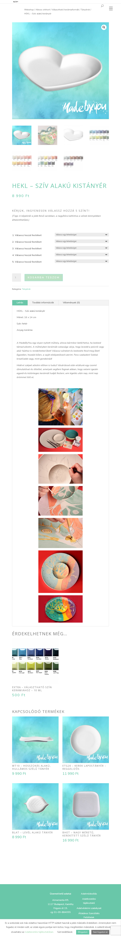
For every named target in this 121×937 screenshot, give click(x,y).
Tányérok (85, 9)
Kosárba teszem (44, 277)
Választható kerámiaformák (65, 9)
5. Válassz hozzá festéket (27, 261)
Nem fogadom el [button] (100, 932)
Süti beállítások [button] (64, 932)
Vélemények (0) (71, 302)
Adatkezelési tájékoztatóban (39, 932)
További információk (43, 302)
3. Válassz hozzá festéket (27, 248)
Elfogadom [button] (83, 932)
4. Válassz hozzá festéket (27, 255)
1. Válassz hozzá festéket (27, 235)
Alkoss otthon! (43, 9)
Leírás (20, 302)
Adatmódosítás (89, 893)
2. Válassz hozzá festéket (27, 242)
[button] (104, 27)
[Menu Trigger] (111, 8)
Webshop (29, 9)
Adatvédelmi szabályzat (89, 908)
